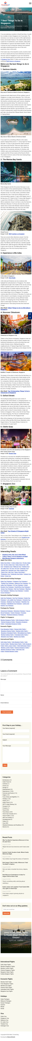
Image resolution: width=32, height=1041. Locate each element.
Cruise (4, 785)
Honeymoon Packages (7, 611)
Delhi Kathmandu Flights (23, 646)
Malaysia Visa (17, 566)
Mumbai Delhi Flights (21, 631)
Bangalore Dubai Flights (7, 972)
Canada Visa (4, 570)
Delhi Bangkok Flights (18, 642)
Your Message (7, 746)
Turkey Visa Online (19, 572)
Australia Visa (12, 570)
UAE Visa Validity (7, 817)
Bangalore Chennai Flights (8, 631)
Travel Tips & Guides (8, 814)
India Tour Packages (6, 598)
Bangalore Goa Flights (7, 636)
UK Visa (17, 568)
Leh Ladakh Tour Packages (14, 600)
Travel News (6, 812)
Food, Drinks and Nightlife (10, 797)
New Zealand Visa (22, 570)
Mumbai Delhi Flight (6, 982)
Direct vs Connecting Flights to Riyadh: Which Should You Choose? (16, 935)
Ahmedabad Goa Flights (24, 633)
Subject (5, 740)
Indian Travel (6, 802)
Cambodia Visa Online (17, 574)
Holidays (5, 799)
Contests (5, 784)
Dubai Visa (3, 1016)
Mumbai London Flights (7, 647)
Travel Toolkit (11, 27)
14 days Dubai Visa (16, 563)
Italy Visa (10, 572)
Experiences (4, 27)
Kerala (2, 1008)
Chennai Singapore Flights (8, 622)
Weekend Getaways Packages (15, 614)
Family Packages (15, 613)
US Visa (12, 568)
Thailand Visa (25, 566)
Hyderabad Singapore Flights (13, 624)
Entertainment (6, 789)
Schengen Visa (24, 568)
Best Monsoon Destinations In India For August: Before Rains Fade (14, 875)
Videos (4, 821)
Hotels (4, 800)
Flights (4, 795)
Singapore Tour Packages (20, 581)
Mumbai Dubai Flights (16, 644)
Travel (4, 810)
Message (3, 679)
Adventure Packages (19, 611)
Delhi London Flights (10, 646)
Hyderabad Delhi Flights (21, 635)
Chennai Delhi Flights (20, 629)
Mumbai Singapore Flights (8, 620)
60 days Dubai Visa (9, 565)
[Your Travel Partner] (5, 3)
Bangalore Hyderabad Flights (9, 633)
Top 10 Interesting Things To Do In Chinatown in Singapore (15, 392)
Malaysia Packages (6, 1001)
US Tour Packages (18, 585)
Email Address (5, 703)
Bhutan (2, 1006)
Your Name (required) (9, 728)
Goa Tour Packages (18, 598)
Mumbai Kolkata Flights (7, 635)
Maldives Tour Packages (16, 591)
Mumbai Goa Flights (19, 636)
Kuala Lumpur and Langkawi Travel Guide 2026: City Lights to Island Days (16, 887)
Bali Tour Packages (19, 589)
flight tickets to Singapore (13, 61)
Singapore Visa (6, 59)
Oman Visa (8, 576)
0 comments (20, 940)
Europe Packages (5, 1003)
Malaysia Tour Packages (21, 583)
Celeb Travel (6, 782)
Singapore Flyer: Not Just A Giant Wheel (14, 554)
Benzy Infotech (11, 1037)
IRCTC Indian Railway (8, 804)
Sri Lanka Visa (5, 568)
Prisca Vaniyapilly (10, 26)
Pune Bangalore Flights (7, 629)
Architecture (6, 780)
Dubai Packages (5, 999)
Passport (5, 806)
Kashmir (3, 1005)
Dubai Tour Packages (6, 581)
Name (2, 695)
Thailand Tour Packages (7, 583)
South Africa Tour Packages (22, 587)
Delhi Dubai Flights (6, 642)
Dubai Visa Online (5, 563)
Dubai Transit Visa (20, 565)
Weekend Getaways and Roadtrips (12, 825)
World (4, 827)
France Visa (4, 572)
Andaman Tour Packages (13, 602)
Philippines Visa (5, 574)
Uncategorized (6, 819)
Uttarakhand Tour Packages (14, 603)
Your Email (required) (9, 734)
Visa (4, 823)
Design (4, 787)
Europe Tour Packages (7, 589)
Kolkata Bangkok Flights (11, 651)
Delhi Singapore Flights (22, 620)
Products (5, 808)
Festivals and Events (8, 793)
